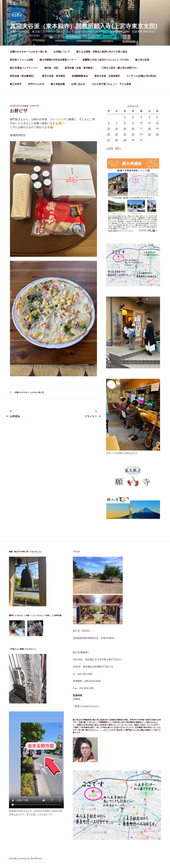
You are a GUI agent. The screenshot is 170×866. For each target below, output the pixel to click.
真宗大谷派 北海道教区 (107, 76)
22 (125, 134)
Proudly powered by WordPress (25, 858)
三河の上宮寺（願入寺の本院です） (120, 67)
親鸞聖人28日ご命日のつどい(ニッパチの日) (106, 59)
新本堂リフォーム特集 (21, 59)
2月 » (118, 148)
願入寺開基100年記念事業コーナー (58, 59)
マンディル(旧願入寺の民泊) (141, 76)
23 (133, 134)
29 (125, 140)
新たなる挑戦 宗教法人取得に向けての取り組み (102, 51)
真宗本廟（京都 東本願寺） (80, 67)
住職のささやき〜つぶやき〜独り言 (28, 51)
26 (157, 134)
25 (149, 134)
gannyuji (34, 106)
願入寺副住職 (58, 84)
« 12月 (109, 148)
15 (125, 128)
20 (108, 134)
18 (149, 128)
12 (157, 123)
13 (108, 128)
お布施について (62, 51)
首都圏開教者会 (80, 76)
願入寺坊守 (16, 84)
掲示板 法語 (51, 67)
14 (116, 128)
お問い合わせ (78, 84)
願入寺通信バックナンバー (24, 67)
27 (108, 140)
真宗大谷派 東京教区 (53, 76)
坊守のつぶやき (36, 84)
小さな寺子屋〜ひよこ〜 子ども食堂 (111, 84)
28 (116, 140)
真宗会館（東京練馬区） (23, 76)
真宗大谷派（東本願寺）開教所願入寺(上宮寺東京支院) (83, 26)
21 (116, 134)
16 (133, 128)
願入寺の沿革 (142, 59)
